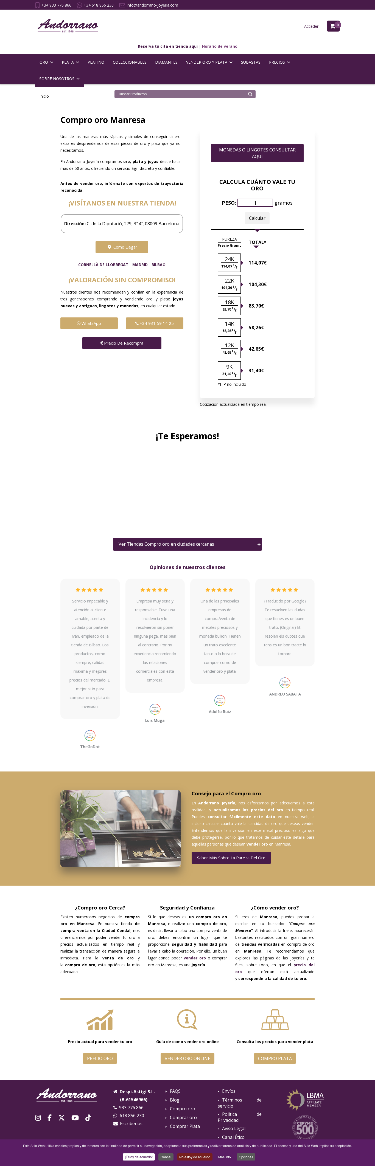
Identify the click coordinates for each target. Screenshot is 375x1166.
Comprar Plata (185, 1126)
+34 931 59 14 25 (156, 323)
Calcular (257, 218)
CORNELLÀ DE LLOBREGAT (103, 264)
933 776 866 (131, 1108)
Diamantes (166, 62)
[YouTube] (75, 1117)
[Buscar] (250, 94)
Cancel (166, 1156)
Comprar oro (183, 1117)
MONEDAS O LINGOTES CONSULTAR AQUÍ (257, 153)
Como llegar (124, 247)
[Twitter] (61, 1117)
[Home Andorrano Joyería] (70, 1095)
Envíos (229, 1091)
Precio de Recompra (123, 343)
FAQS (175, 1091)
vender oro (257, 844)
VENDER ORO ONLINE (187, 1058)
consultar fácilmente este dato (241, 816)
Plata (68, 62)
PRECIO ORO (100, 1058)
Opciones (246, 1156)
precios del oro (267, 809)
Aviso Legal (233, 1128)
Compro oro (182, 1109)
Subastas (251, 62)
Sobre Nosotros (56, 78)
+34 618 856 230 (99, 5)
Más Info (224, 1156)
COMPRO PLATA (275, 1058)
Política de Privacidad (240, 1117)
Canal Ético (233, 1137)
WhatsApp (90, 323)
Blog (175, 1100)
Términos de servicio (240, 1103)
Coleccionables (130, 62)
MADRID (140, 264)
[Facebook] (49, 1117)
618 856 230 (132, 1116)
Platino (96, 62)
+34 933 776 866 (56, 5)
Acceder (311, 26)
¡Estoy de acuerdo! (139, 1156)
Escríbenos (131, 1123)
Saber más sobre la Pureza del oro (231, 857)
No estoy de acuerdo (194, 1156)
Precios (277, 62)
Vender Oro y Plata (206, 62)
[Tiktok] (88, 1117)
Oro (44, 62)
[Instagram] (38, 1117)
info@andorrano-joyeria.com (152, 5)
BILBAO (159, 264)
